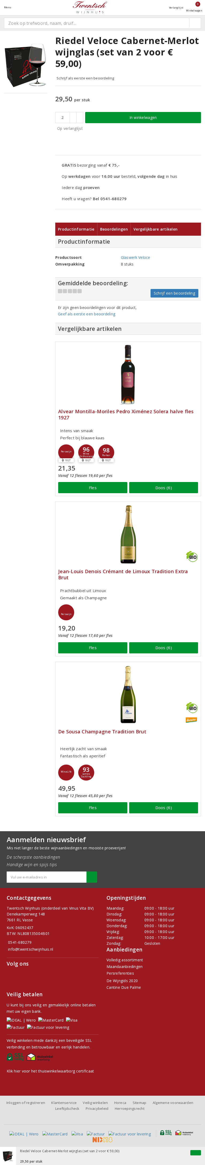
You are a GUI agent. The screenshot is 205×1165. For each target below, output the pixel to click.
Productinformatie (76, 229)
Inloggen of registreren (25, 1102)
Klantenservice (64, 1102)
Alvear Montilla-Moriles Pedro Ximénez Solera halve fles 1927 (126, 414)
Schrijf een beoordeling (174, 293)
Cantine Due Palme (124, 987)
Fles (93, 487)
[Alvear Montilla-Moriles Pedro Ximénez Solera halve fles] (128, 374)
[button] (66, 452)
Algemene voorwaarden (173, 1102)
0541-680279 (19, 942)
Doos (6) (163, 487)
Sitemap (140, 1102)
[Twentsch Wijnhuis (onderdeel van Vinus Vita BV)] (90, 7)
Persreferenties (120, 973)
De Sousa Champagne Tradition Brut (102, 732)
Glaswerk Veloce (135, 257)
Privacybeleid (97, 1108)
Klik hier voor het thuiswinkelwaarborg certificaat (50, 1071)
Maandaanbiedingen (125, 966)
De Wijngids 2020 (122, 980)
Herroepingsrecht (129, 1108)
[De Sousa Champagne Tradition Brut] (128, 695)
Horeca (120, 1102)
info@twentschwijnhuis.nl (30, 949)
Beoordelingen (114, 229)
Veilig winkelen (95, 1102)
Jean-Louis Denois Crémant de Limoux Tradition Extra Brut (123, 574)
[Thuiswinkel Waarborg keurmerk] (41, 1058)
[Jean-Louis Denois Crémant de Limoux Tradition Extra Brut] (128, 534)
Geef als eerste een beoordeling (86, 313)
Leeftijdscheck (67, 1108)
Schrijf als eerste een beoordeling (85, 78)
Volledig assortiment (125, 959)
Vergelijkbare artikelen (155, 229)
